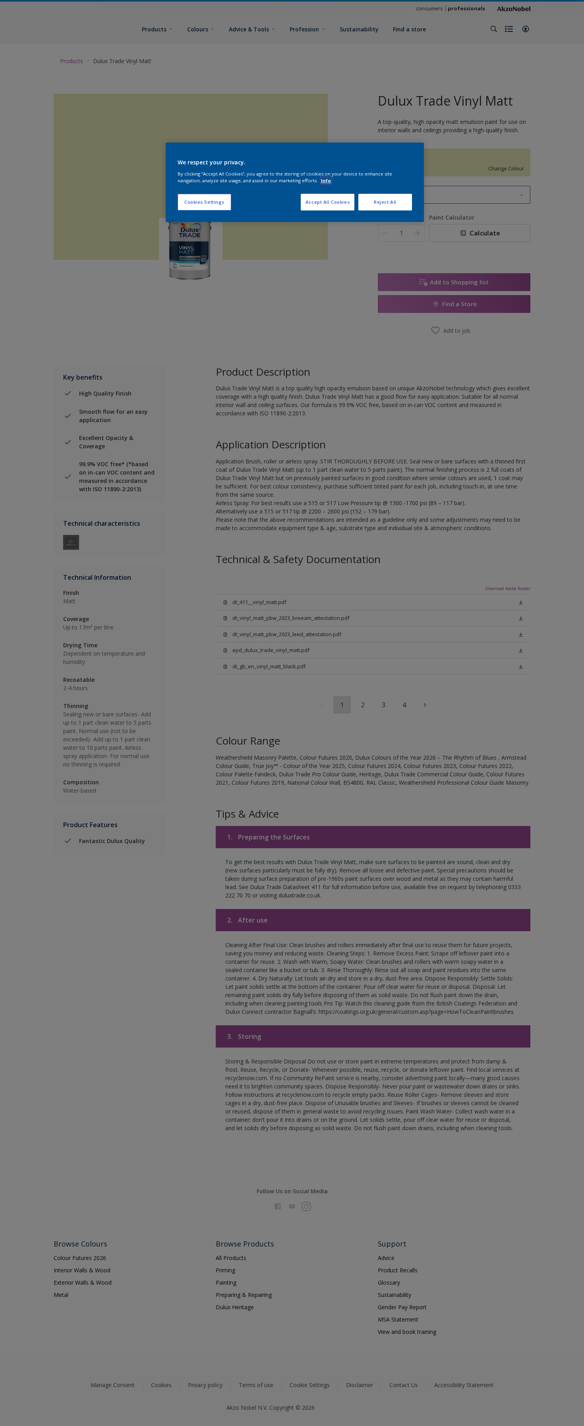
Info (326, 180)
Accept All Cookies (328, 202)
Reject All (385, 202)
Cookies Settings (204, 202)
